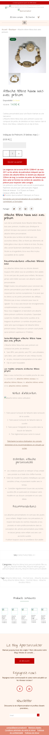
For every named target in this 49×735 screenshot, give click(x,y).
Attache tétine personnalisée (34, 568)
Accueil (4, 29)
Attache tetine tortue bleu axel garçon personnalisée (15, 619)
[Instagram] (29, 689)
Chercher (31, 17)
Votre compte (17, 17)
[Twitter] (14, 208)
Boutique (12, 29)
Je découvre (24, 661)
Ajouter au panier (15, 162)
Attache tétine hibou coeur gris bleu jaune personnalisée (5, 619)
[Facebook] (19, 208)
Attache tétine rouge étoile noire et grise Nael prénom (34, 619)
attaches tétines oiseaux (26, 379)
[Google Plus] (25, 208)
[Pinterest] (31, 208)
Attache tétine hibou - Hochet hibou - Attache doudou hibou (27, 581)
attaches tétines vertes (34, 382)
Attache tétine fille (18, 566)
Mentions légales (34, 727)
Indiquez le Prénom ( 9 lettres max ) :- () (21, 137)
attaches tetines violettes (18, 386)
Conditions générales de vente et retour (20, 730)
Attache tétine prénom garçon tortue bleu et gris (44, 619)
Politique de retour (32, 733)
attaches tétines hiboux (13, 382)
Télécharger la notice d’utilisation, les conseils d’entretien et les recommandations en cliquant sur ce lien (24, 444)
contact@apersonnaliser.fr (16, 727)
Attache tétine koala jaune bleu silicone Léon (24, 619)
